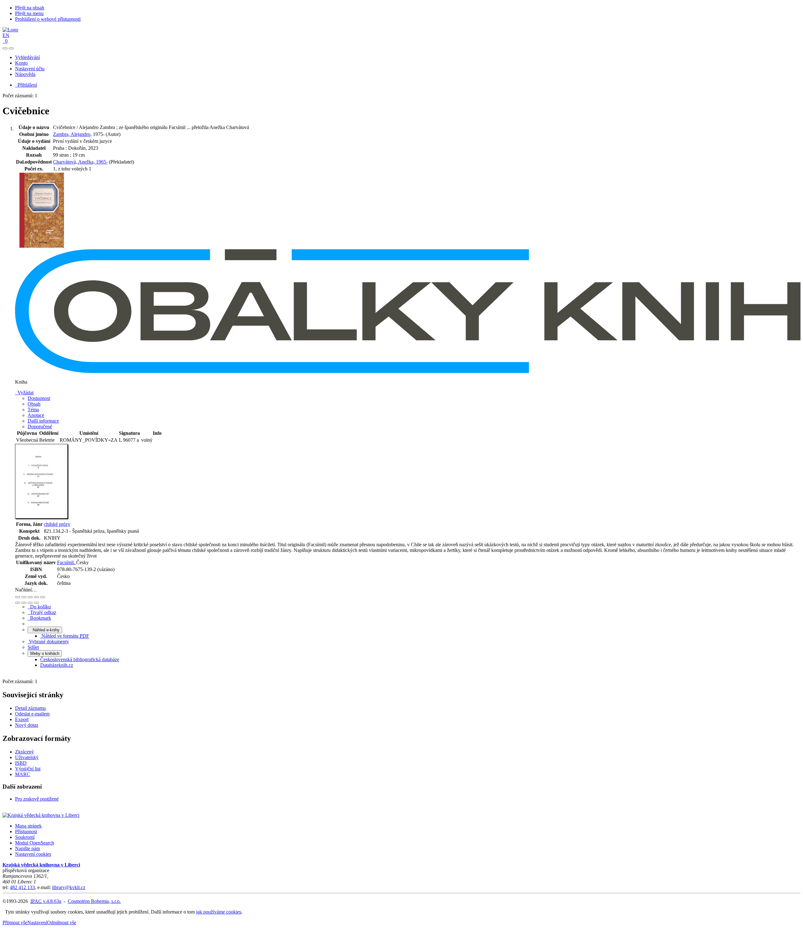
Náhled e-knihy (45, 630)
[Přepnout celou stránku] (36, 597)
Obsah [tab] (34, 404)
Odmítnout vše (61, 922)
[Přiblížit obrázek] (17, 597)
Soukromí (25, 837)
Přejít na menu (29, 13)
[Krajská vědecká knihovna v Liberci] (41, 815)
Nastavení (37, 922)
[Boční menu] (5, 48)
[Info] (42, 597)
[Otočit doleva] (17, 603)
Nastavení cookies (33, 854)
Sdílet (33, 647)
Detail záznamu (30, 708)
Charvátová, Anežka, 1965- (80, 162)
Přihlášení (26, 85)
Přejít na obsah (29, 7)
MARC (22, 774)
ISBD (21, 763)
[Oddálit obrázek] (23, 597)
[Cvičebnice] (41, 246)
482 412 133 (22, 887)
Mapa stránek (28, 825)
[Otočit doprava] (23, 603)
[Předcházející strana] (30, 603)
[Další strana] (36, 603)
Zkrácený (24, 751)
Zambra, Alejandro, (72, 134)
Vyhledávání (27, 57)
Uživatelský (27, 757)
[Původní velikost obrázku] (30, 597)
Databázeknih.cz (56, 665)
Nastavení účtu (30, 68)
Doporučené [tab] (40, 426)
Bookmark (39, 618)
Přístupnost (26, 831)
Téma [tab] (33, 409)
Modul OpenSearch (34, 842)
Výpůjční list (27, 768)
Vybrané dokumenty (48, 641)
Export (22, 719)
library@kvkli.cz (68, 887)
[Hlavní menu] (11, 48)
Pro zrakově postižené (37, 798)
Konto (21, 63)
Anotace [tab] (36, 415)
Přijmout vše (15, 922)
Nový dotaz (26, 725)
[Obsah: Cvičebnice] (41, 517)
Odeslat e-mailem (32, 713)
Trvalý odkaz (42, 612)
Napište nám (27, 848)
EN (6, 35)
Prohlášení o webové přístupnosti (48, 19)
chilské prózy (57, 524)
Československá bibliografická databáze (79, 659)
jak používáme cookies (218, 912)
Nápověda (25, 74)
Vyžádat (24, 392)
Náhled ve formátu (64, 636)
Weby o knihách (44, 653)
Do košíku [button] (39, 606)
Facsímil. (66, 562)
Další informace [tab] (43, 421)
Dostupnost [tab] (39, 398)
